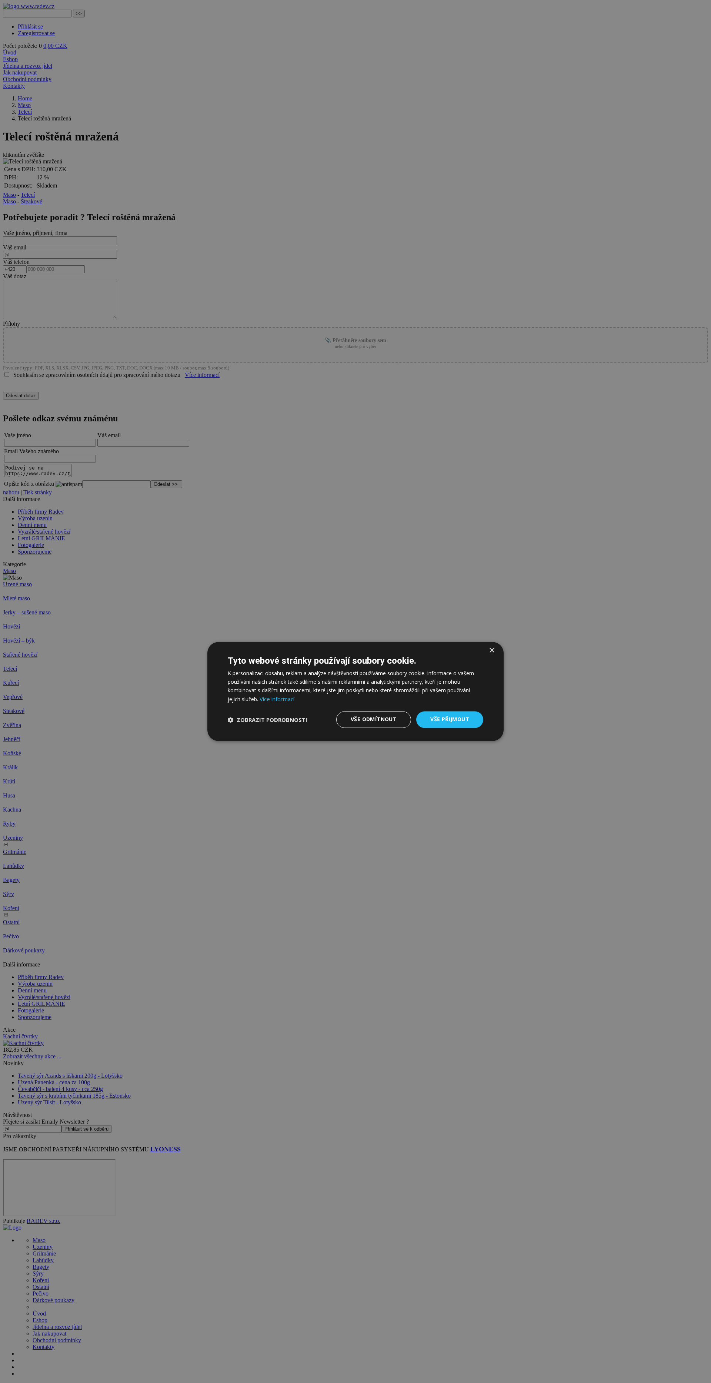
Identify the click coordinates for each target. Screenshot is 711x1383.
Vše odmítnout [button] (374, 719)
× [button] (491, 650)
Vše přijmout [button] (449, 719)
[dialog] (355, 691)
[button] (267, 720)
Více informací (277, 699)
